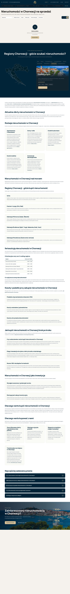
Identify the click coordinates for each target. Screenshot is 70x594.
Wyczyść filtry (35, 37)
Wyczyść (66, 5)
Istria (38, 61)
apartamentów (55, 102)
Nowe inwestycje (34, 17)
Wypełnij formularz (10, 522)
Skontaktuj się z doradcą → (16, 462)
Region (27, 5)
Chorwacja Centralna (57, 61)
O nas (61, 2)
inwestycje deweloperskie (26, 104)
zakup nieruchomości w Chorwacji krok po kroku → (24, 334)
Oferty (46, 2)
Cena (47, 5)
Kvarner (42, 61)
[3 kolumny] (67, 17)
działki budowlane (17, 104)
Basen (22, 17)
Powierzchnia (57, 5)
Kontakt (67, 2)
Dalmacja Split (54, 63)
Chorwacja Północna (48, 61)
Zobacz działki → (51, 145)
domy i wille (9, 104)
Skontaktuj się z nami (22, 522)
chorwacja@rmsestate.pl (15, 2)
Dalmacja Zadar (39, 63)
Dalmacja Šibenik (47, 63)
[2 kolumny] (65, 17)
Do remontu (41, 17)
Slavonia (64, 61)
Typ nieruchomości (20, 5)
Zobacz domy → (34, 143)
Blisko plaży (27, 17)
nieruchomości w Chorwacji (39, 102)
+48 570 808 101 (5, 2)
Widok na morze (16, 17)
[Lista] (63, 17)
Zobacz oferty (42, 87)
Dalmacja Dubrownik (61, 63)
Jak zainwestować (54, 2)
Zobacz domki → (15, 168)
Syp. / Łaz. (37, 5)
